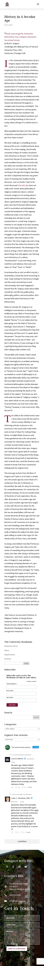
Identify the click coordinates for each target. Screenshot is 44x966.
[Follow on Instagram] (19, 866)
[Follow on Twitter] (13, 866)
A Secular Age (23, 185)
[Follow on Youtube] (25, 866)
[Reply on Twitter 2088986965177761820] (13, 832)
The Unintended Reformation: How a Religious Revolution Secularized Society (20, 36)
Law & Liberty (17, 758)
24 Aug (13, 762)
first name (10, 690)
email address (12, 684)
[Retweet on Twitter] (10, 754)
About (6, 650)
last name (10, 697)
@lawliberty (30, 759)
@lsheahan (14, 801)
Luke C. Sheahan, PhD (20, 798)
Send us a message (16, 948)
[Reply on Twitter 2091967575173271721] (13, 788)
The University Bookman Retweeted (21, 755)
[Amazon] (12, 33)
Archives (7, 659)
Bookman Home (11, 646)
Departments (9, 654)
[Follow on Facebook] (7, 866)
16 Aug (22, 801)
